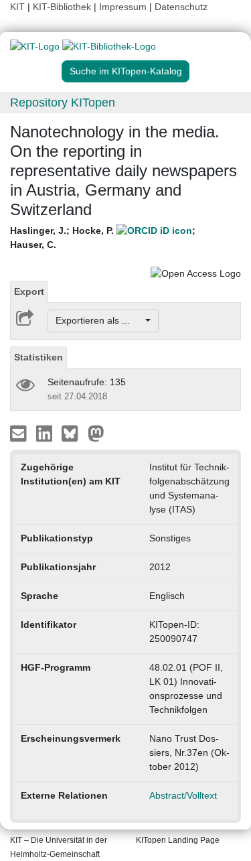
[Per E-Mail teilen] (19, 432)
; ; (102, 237)
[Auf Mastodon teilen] (96, 432)
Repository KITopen (62, 102)
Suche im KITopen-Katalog (126, 71)
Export (29, 291)
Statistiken (38, 357)
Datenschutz (181, 6)
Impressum (123, 6)
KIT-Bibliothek (63, 6)
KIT (17, 6)
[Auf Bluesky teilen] (73, 432)
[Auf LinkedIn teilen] (45, 432)
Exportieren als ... (99, 320)
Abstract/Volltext (183, 795)
